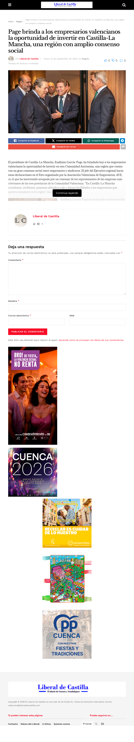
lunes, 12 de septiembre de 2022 (61, 58)
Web (71, 315)
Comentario (16, 259)
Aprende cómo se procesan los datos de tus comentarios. (91, 340)
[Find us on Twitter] (96, 724)
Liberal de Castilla (28, 58)
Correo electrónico (19, 315)
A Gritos (46, 724)
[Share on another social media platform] (123, 146)
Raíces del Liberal (30, 724)
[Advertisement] (67, 734)
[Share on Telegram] (122, 140)
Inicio (10, 21)
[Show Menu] (9, 5)
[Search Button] (124, 5)
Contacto (13, 724)
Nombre (13, 300)
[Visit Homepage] (66, 5)
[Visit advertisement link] (67, 523)
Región (19, 21)
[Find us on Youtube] (102, 724)
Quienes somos (62, 724)
